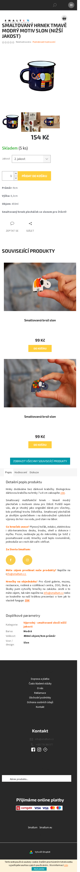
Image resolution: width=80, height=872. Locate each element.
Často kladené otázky (40, 683)
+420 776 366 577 (44, 744)
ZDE (27, 601)
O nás (40, 688)
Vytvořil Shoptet (42, 852)
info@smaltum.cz (54, 593)
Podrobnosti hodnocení (44, 42)
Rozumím (39, 869)
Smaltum (32, 827)
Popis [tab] (8, 472)
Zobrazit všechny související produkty (40, 461)
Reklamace (40, 693)
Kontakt (40, 707)
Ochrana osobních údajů (40, 702)
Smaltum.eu (45, 827)
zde (66, 865)
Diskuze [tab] (34, 472)
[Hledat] (55, 5)
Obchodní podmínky (40, 697)
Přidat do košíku (34, 176)
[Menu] (71, 5)
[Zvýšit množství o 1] (16, 173)
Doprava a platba (40, 679)
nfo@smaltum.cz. (16, 574)
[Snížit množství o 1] (16, 178)
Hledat (74, 778)
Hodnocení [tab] (21, 472)
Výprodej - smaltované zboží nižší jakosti (44, 624)
